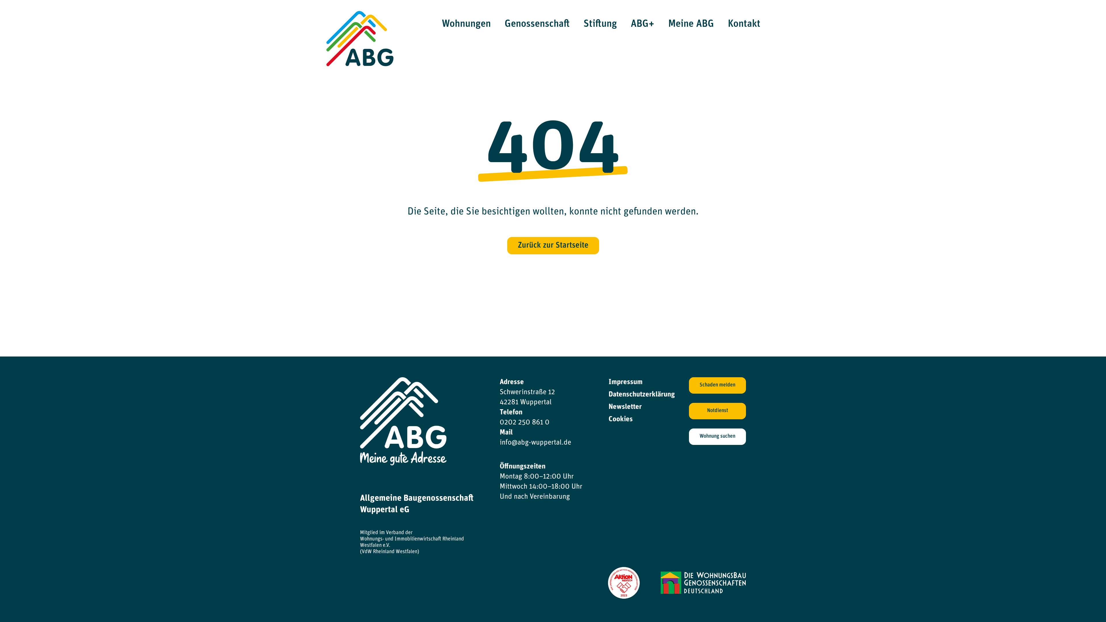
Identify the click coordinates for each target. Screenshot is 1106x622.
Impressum (626, 382)
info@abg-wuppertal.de (535, 442)
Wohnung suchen (717, 436)
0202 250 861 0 (525, 422)
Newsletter (625, 407)
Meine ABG (691, 24)
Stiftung (600, 24)
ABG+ (642, 24)
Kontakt (744, 24)
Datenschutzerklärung (642, 394)
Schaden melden (717, 385)
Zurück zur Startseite (553, 246)
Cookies (621, 419)
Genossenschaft (537, 24)
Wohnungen (466, 24)
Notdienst (717, 411)
